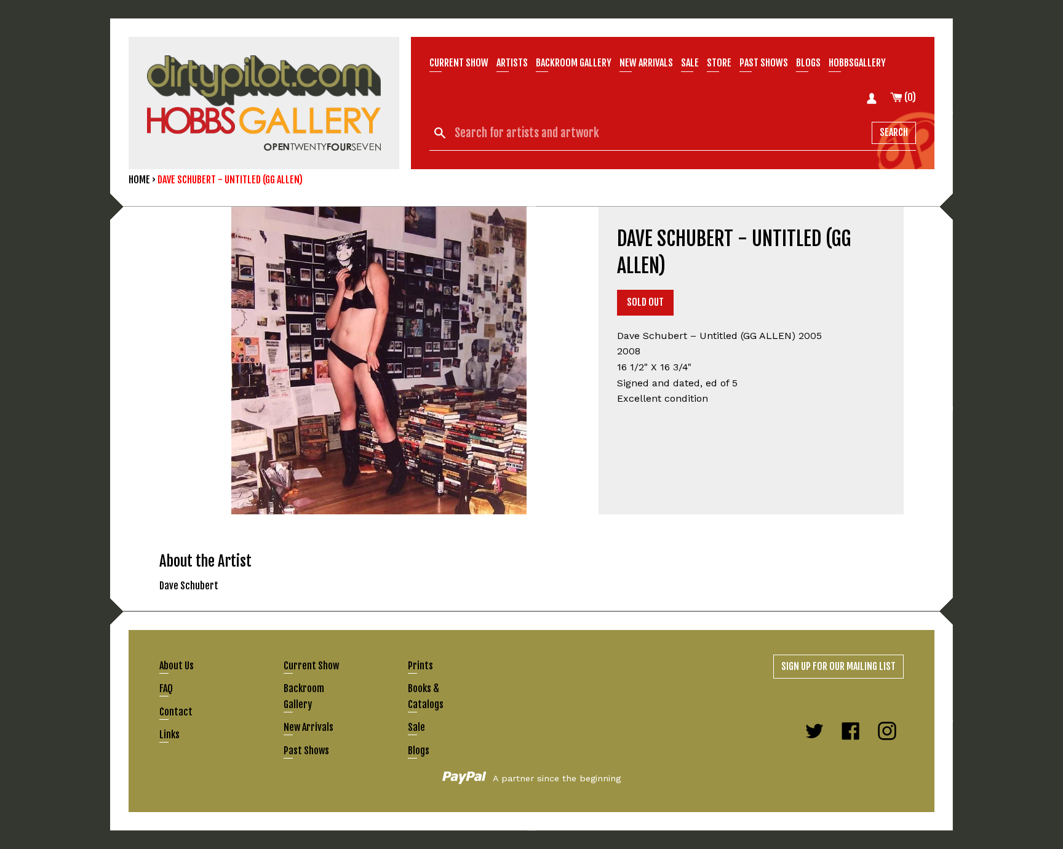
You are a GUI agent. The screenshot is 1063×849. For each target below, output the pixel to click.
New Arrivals (308, 727)
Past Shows (763, 63)
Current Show (458, 63)
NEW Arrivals (646, 63)
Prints (420, 666)
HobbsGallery (857, 63)
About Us (176, 666)
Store (719, 63)
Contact (176, 712)
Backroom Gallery (573, 63)
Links (169, 734)
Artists (512, 63)
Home (139, 179)
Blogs (808, 63)
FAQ (166, 688)
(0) (909, 97)
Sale (690, 63)
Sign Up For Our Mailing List (838, 666)
